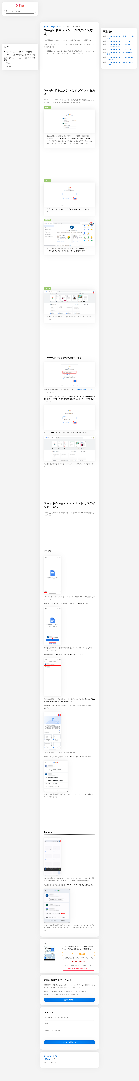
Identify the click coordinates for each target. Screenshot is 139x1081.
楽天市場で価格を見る (78, 961)
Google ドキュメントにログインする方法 (18, 52)
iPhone (8, 63)
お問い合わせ (48, 1059)
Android (8, 66)
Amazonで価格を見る (78, 954)
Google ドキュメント (57, 27)
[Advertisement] (69, 1074)
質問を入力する (69, 1000)
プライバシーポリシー (51, 1056)
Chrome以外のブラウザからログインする (21, 55)
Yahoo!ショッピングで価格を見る (78, 968)
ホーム (46, 27)
